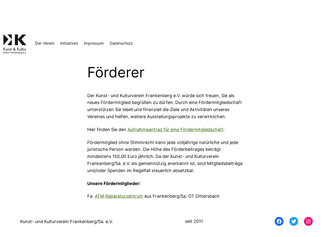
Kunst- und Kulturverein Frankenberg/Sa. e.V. (66, 221)
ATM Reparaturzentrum (119, 196)
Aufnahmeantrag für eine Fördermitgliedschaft (175, 129)
